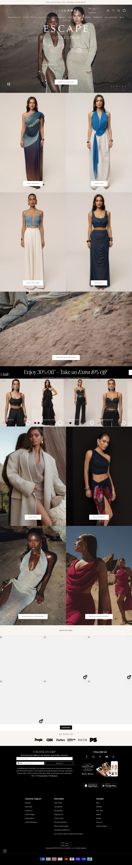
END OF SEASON (59, 17)
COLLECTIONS (111, 17)
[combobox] (19, 763)
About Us (99, 822)
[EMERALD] (102, 423)
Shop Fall (32, 517)
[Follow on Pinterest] (100, 756)
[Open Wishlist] (113, 10)
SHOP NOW (66, 88)
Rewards (28, 803)
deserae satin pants (72, 420)
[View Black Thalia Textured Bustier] (111, 402)
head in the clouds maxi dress (44, 420)
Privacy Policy (43, 775)
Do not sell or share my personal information (68, 834)
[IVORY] (3, 423)
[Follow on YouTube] (106, 756)
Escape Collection (40, 17)
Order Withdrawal (31, 822)
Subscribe (59, 763)
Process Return (30, 818)
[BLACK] (7, 423)
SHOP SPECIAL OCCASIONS (33, 616)
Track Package (29, 814)
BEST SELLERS (74, 17)
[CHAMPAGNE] (67, 423)
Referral (98, 814)
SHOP (25, 17)
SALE (122, 17)
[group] (66, 372)
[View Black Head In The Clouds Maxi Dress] (48, 402)
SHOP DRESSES (33, 183)
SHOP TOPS (99, 183)
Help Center (58, 803)
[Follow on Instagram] (93, 756)
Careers (98, 818)
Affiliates (99, 807)
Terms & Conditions (60, 822)
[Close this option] (5, 851)
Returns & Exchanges (61, 826)
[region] (66, 49)
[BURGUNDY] (106, 423)
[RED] (35, 423)
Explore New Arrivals (66, 357)
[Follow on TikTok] (113, 756)
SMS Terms (54, 775)
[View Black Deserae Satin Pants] (80, 402)
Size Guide (28, 807)
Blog (97, 803)
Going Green (58, 810)
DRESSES (87, 17)
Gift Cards (99, 810)
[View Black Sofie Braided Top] (16, 402)
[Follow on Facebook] (86, 756)
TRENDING (97, 17)
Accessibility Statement (62, 830)
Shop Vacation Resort (99, 616)
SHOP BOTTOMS (33, 283)
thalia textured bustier (105, 420)
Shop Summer (99, 517)
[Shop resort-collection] (66, 49)
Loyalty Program (101, 826)
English (92, 13)
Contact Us (28, 810)
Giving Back (58, 807)
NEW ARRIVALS (14, 17)
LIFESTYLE (66, 20)
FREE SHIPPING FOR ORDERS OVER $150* (66, 2)
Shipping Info (58, 814)
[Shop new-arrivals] (66, 329)
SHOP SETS (98, 283)
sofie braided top (8, 420)
